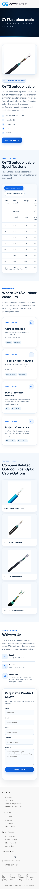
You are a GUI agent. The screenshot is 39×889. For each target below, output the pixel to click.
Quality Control (10, 826)
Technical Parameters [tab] (14, 188)
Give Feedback (9, 846)
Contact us (8, 820)
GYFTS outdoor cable (13, 542)
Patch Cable (9, 800)
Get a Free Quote (10, 837)
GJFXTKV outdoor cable (14, 508)
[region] (19, 234)
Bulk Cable (8, 797)
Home (3, 24)
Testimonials (9, 823)
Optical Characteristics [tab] (14, 193)
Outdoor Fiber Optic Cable (25, 24)
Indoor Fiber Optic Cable (13, 803)
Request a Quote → (12, 140)
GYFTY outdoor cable (13, 577)
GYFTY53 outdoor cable (14, 611)
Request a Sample (11, 840)
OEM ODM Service (11, 843)
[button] (35, 4)
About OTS (8, 817)
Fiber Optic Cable (11, 24)
